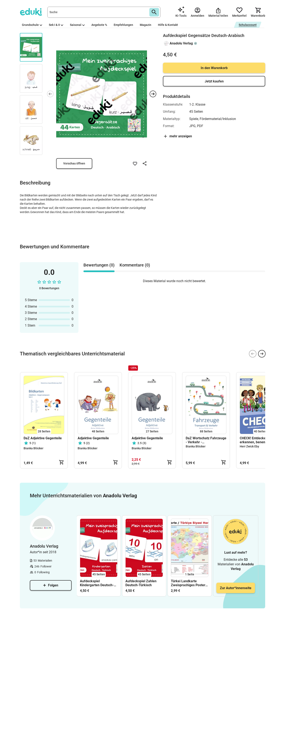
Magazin (145, 25)
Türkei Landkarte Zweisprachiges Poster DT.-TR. (188, 583)
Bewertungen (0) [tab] (99, 265)
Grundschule (30, 25)
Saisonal (75, 25)
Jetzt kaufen (214, 81)
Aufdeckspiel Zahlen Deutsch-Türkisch (140, 583)
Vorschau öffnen (74, 163)
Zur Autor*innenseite (235, 588)
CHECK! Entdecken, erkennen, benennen (255, 440)
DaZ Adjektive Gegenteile (43, 438)
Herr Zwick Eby (249, 446)
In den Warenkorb (214, 68)
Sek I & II (54, 25)
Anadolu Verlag (181, 43)
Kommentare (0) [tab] (135, 265)
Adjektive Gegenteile (93, 438)
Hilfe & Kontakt (168, 25)
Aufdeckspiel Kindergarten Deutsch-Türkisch (97, 583)
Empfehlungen (123, 25)
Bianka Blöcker (33, 448)
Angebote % (99, 25)
